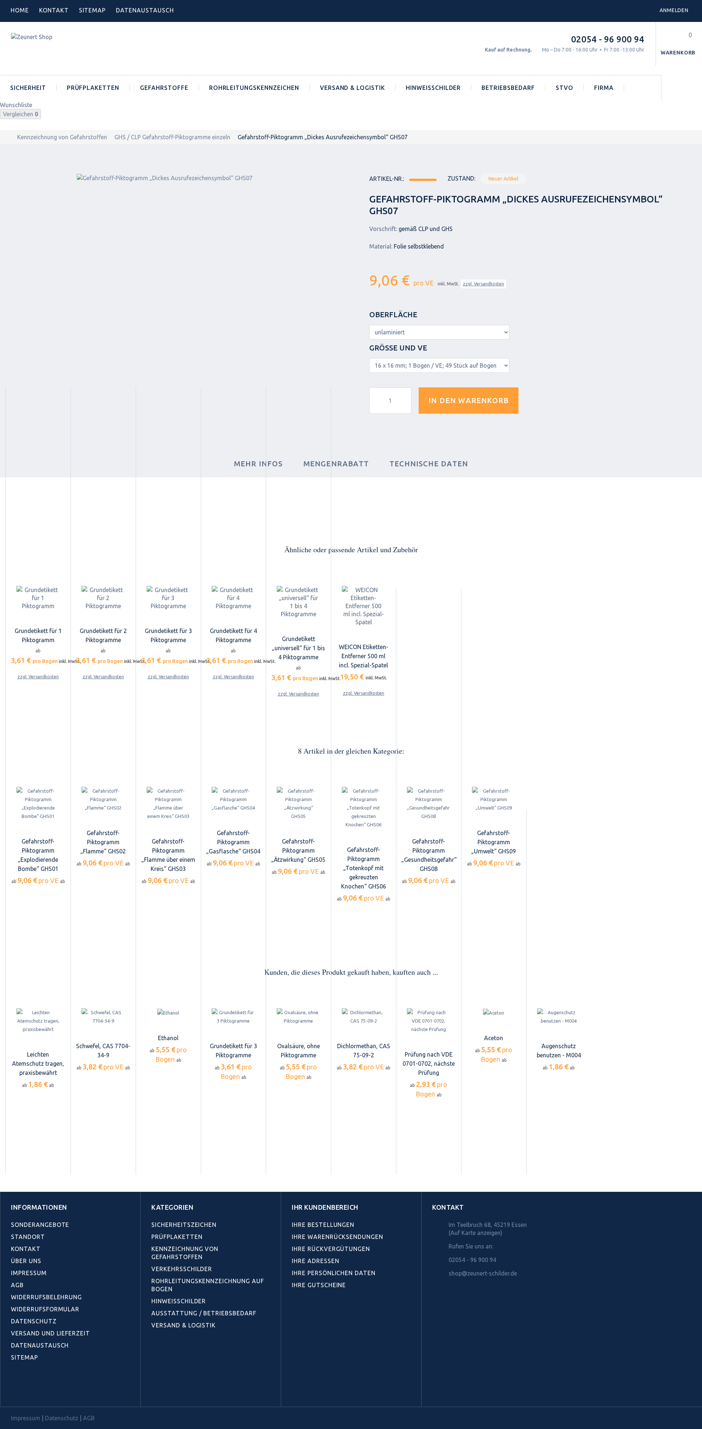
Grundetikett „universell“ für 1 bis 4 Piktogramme (298, 648)
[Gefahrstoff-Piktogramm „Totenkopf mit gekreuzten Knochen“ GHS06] (363, 808)
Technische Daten (428, 463)
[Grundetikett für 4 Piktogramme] (233, 597)
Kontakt (54, 10)
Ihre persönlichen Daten (333, 1273)
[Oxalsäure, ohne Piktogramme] (298, 1017)
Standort (28, 1236)
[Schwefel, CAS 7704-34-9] (103, 1017)
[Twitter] (31, 1390)
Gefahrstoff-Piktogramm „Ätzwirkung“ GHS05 (298, 850)
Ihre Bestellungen (323, 1224)
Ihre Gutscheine (319, 1285)
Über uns (26, 1261)
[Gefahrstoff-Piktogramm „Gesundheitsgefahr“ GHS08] (428, 804)
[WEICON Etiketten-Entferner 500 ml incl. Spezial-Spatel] (363, 606)
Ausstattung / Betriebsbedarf (203, 1313)
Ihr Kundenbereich (325, 1207)
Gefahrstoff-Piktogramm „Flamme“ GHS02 (103, 842)
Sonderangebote (40, 1224)
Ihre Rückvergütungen (331, 1249)
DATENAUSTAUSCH (145, 10)
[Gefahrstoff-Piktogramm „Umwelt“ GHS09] (494, 800)
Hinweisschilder (433, 87)
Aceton (493, 1038)
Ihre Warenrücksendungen (337, 1236)
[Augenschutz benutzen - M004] (559, 1017)
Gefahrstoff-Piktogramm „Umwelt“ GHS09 (493, 842)
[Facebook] (15, 1390)
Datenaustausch (40, 1345)
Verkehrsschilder (181, 1269)
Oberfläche (394, 314)
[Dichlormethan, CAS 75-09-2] (363, 1017)
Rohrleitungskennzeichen (254, 87)
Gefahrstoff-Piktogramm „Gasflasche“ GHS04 (233, 842)
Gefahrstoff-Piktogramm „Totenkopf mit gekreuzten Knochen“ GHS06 (363, 868)
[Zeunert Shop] (61, 48)
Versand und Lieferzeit (50, 1333)
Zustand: (461, 178)
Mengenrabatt (336, 463)
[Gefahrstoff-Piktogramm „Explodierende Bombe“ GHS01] (38, 804)
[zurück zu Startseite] (7, 137)
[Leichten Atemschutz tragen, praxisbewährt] (38, 1021)
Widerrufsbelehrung (46, 1297)
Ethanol (168, 1038)
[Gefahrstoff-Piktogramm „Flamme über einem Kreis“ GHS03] (168, 804)
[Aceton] (494, 1013)
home (20, 10)
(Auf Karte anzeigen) (475, 1232)
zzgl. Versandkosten (483, 283)
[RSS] (47, 1390)
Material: (380, 246)
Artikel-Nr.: (386, 178)
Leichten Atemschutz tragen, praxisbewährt (38, 1063)
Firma (604, 87)
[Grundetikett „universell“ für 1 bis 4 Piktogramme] (298, 601)
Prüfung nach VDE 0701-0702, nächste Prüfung (429, 1063)
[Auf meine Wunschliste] (537, 400)
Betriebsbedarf (508, 87)
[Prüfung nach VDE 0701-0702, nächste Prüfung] (428, 1021)
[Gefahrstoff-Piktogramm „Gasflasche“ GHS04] (233, 800)
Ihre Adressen (315, 1261)
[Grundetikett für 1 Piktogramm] (38, 597)
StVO (564, 87)
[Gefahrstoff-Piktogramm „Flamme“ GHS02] (103, 800)
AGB (17, 1285)
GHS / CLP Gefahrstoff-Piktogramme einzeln (172, 137)
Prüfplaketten (93, 87)
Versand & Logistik (352, 87)
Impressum (29, 1273)
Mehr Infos (258, 463)
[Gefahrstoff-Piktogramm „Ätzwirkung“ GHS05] (298, 804)
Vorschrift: (383, 228)
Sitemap (92, 10)
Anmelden (674, 10)
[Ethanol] (168, 1013)
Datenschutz (34, 1321)
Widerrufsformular (45, 1309)
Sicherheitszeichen (183, 1224)
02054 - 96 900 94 (607, 39)
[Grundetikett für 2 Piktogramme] (103, 597)
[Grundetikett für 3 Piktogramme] (168, 597)
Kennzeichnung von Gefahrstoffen (62, 137)
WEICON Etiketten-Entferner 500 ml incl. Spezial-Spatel (363, 656)
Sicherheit (28, 87)
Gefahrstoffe (164, 87)
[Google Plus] (63, 1390)
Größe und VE (399, 348)
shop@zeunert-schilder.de (483, 1273)
